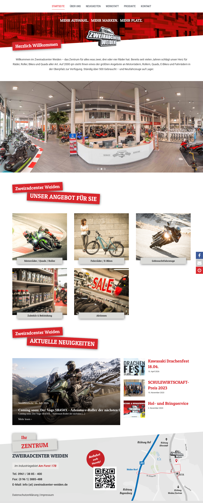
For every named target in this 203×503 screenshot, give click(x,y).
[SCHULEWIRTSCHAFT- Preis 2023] (134, 388)
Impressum (47, 494)
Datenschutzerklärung (25, 494)
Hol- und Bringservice (168, 403)
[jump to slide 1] (98, 169)
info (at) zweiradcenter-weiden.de (45, 484)
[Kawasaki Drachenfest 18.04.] (134, 366)
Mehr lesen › (25, 419)
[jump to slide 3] (105, 169)
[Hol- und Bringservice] (134, 409)
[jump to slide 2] (101, 169)
